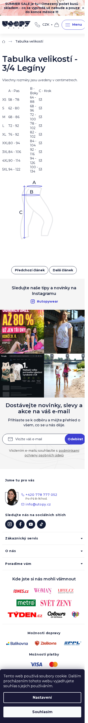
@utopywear (41, 524)
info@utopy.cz (38, 504)
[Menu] (74, 25)
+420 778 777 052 (37, 25)
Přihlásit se (75, 439)
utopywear (9, 524)
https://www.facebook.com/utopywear (20, 524)
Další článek (63, 270)
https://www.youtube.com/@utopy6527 (30, 524)
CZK (45, 24)
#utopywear (47, 301)
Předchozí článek (30, 270)
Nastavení (42, 697)
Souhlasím (42, 712)
